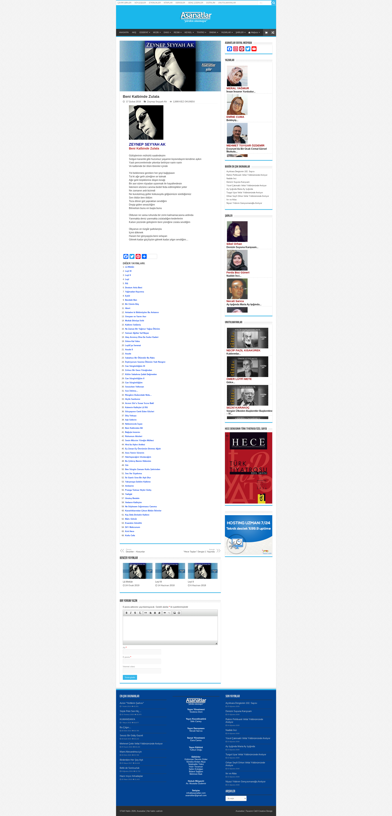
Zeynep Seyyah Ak (157, 101)
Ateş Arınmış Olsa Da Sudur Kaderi (141, 337)
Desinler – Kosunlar (135, 551)
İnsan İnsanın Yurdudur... (240, 91)
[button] (126, 613)
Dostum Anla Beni (133, 287)
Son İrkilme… (131, 391)
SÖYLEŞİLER (140, 3)
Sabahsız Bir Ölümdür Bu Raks (140, 358)
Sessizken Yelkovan (134, 387)
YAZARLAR (226, 32)
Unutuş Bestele (132, 498)
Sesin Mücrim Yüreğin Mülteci (139, 440)
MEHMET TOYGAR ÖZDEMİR (245, 145)
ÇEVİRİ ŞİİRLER (124, 3)
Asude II (129, 349)
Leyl (127, 279)
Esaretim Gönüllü (133, 523)
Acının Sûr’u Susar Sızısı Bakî (139, 403)
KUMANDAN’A (127, 719)
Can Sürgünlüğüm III (135, 366)
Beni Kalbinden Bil (134, 428)
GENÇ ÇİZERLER (195, 3)
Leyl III (128, 271)
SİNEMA (212, 32)
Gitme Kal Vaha (132, 341)
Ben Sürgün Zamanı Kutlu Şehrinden (142, 469)
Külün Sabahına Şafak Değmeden (141, 374)
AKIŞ (134, 32)
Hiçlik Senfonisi (132, 399)
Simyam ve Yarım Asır (135, 316)
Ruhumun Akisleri (133, 436)
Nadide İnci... (233, 275)
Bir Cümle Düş (132, 304)
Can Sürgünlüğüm (134, 382)
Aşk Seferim (131, 420)
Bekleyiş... (232, 120)
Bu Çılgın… (125, 727)
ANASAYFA (124, 32)
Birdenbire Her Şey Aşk (131, 759)
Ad (125, 647)
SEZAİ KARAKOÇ (237, 407)
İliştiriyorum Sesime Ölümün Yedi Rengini (145, 362)
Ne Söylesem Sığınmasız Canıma (141, 506)
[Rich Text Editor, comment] (170, 628)
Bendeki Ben (131, 300)
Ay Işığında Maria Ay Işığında (240, 746)
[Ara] (273, 2)
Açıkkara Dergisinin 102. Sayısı (241, 703)
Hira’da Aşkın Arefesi (135, 444)
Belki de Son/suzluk (129, 768)
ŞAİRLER (240, 32)
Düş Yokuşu (130, 416)
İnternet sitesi (129, 666)
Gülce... (230, 382)
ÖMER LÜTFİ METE (239, 379)
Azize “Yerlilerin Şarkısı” (132, 703)
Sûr (126, 465)
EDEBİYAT (143, 32)
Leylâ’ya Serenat (133, 345)
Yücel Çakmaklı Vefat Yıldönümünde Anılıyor (248, 738)
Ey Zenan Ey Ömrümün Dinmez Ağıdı (143, 449)
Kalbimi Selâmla (133, 325)
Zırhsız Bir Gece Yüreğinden (138, 370)
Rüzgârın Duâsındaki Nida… (138, 395)
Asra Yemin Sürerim (134, 453)
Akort (127, 308)
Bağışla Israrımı (132, 432)
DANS (166, 32)
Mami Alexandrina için (131, 751)
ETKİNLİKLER (155, 3)
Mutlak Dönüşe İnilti (134, 320)
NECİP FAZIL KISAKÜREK (243, 350)
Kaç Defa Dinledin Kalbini (137, 515)
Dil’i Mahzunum (132, 527)
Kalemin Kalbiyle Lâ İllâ (136, 407)
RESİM (177, 32)
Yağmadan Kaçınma (134, 292)
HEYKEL (188, 32)
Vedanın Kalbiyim (133, 502)
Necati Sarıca (235, 301)
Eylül (127, 296)
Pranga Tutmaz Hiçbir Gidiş (138, 490)
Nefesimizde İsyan (133, 424)
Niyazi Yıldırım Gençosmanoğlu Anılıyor (246, 781)
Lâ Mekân (129, 267)
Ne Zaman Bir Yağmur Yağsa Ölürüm (142, 329)
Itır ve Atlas (231, 773)
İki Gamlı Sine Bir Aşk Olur (138, 477)
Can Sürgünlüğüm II (134, 378)
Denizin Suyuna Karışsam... (242, 247)
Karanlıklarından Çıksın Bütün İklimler (143, 511)
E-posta (127, 657)
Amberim (129, 486)
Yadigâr (128, 494)
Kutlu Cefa (130, 535)
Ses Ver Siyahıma (133, 473)
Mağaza (254, 32)
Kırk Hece (129, 531)
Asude (128, 354)
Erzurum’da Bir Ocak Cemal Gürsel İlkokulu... (246, 150)
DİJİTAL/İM (210, 3)
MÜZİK (156, 32)
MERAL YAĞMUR (237, 88)
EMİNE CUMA (235, 116)
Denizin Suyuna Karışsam (239, 711)
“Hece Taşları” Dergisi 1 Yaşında (199, 551)
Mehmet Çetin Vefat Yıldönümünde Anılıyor (141, 743)
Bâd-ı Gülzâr (131, 519)
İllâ (126, 283)
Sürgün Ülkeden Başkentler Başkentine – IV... (249, 412)
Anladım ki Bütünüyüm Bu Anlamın (142, 312)
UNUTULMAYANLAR (227, 3)
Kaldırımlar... (233, 353)
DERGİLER (180, 3)
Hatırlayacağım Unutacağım (138, 457)
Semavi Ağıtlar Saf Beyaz (137, 333)
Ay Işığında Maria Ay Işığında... (243, 304)
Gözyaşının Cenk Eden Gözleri (140, 411)
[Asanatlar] (196, 16)
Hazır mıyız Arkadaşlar (131, 776)
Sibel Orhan (234, 243)
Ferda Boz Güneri (237, 272)
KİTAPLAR (168, 3)
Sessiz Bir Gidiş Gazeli (131, 735)
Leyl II (128, 275)
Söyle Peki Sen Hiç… (130, 711)
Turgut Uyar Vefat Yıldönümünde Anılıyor (246, 754)
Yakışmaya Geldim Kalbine (138, 482)
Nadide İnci (231, 730)
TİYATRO (200, 32)
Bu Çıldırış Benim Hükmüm (138, 461)
